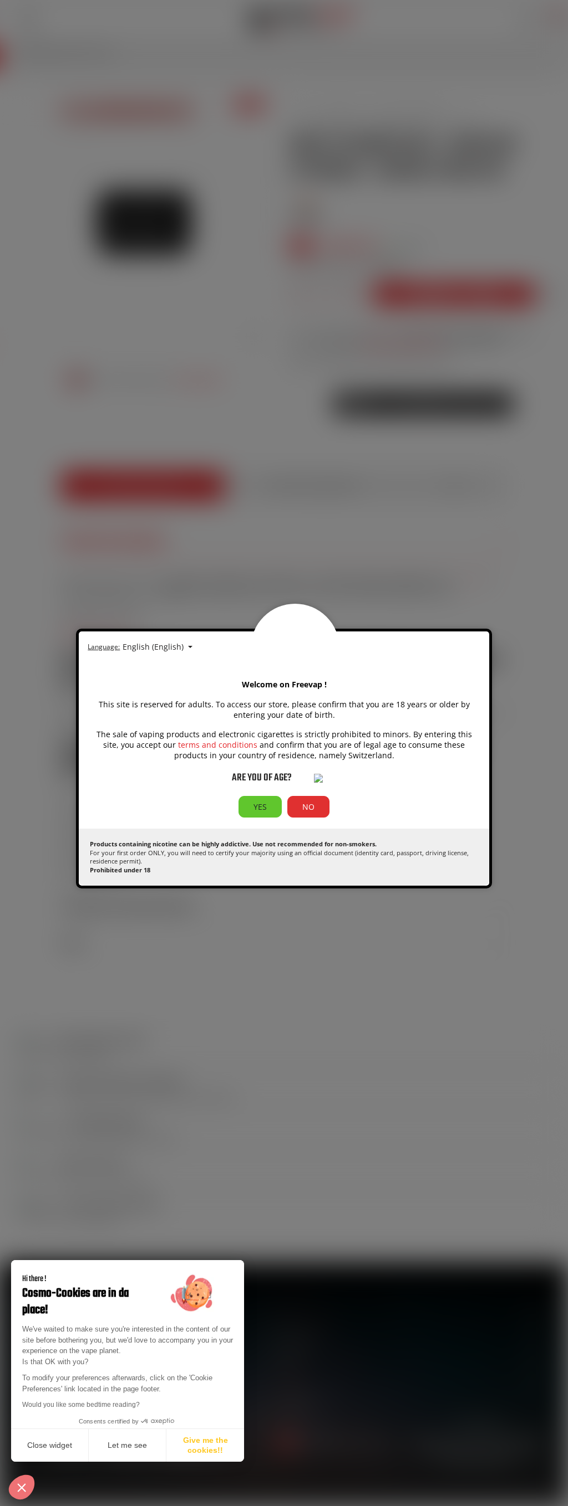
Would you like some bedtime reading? (81, 1405)
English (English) (154, 646)
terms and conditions (217, 744)
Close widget (49, 1445)
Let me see (127, 1445)
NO (308, 806)
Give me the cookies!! (205, 1445)
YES (260, 806)
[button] (21, 1487)
